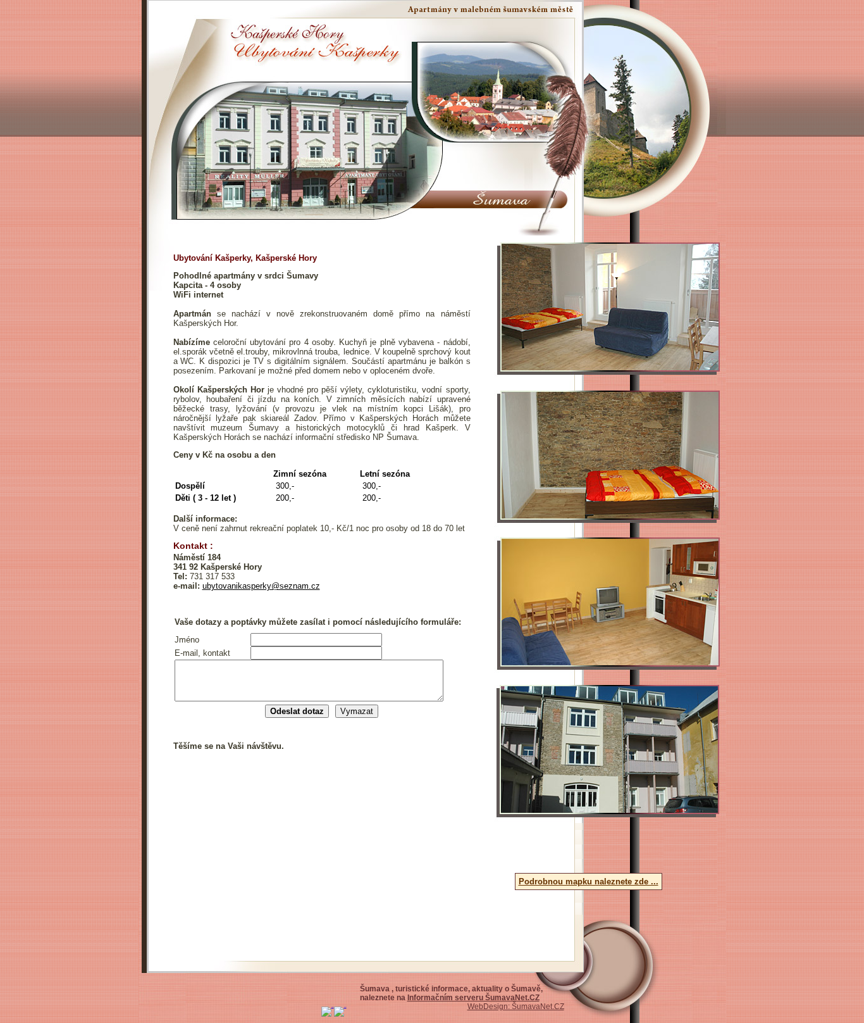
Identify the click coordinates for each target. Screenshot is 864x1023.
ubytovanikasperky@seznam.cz (261, 586)
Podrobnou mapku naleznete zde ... (588, 881)
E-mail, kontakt (202, 653)
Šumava (376, 988)
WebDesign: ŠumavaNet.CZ (515, 1006)
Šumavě (526, 988)
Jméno (187, 639)
